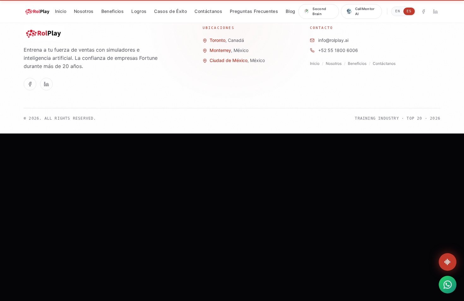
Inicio (60, 11)
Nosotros (84, 11)
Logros (138, 11)
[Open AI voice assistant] (447, 262)
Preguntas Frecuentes (254, 11)
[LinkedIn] (435, 11)
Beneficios (112, 11)
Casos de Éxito (170, 11)
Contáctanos (208, 11)
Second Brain (319, 11)
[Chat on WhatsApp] (447, 284)
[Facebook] (423, 11)
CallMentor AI (365, 11)
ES (409, 11)
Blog (290, 11)
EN (397, 11)
